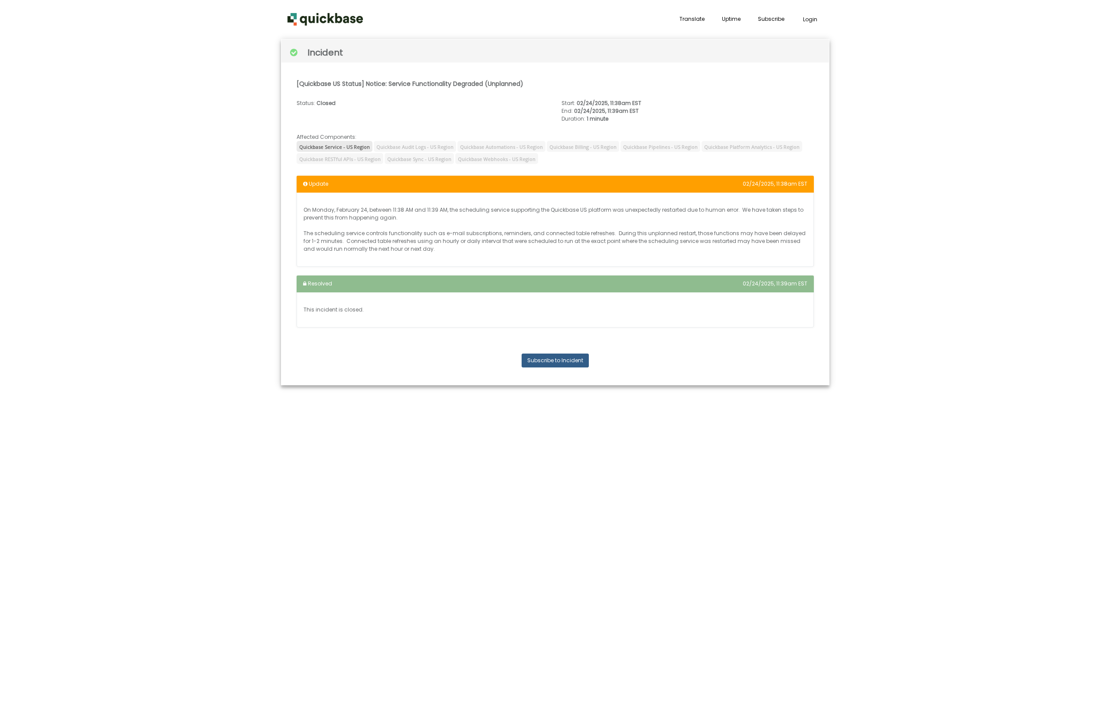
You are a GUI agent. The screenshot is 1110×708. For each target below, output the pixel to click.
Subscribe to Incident (555, 360)
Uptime (731, 19)
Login (810, 19)
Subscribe (771, 19)
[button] (325, 19)
